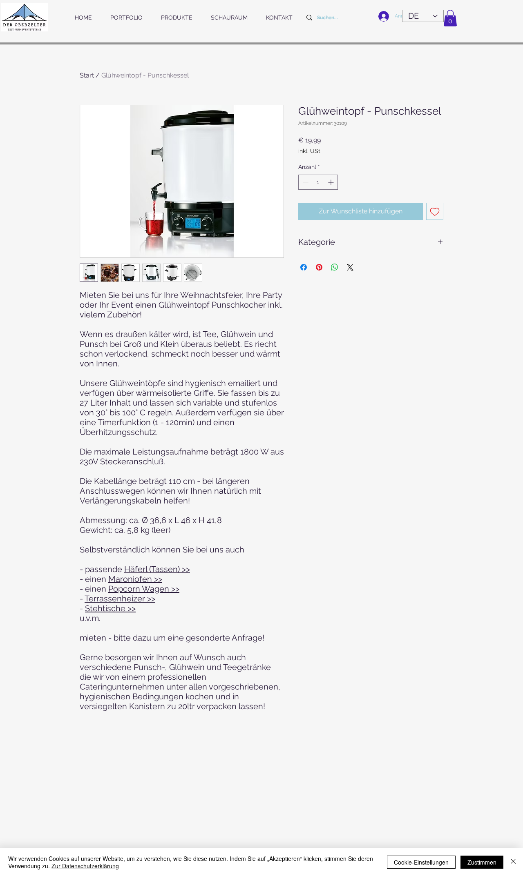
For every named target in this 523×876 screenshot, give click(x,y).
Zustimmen (481, 862)
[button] (450, 18)
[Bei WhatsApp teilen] (335, 267)
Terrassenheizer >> (120, 598)
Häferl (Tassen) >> (157, 569)
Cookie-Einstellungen (421, 862)
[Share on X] (350, 267)
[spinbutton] (318, 182)
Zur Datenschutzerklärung (85, 866)
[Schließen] (513, 862)
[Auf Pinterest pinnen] (319, 267)
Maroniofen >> (135, 579)
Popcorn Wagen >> (143, 589)
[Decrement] (304, 182)
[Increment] (331, 182)
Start (87, 75)
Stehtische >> (110, 608)
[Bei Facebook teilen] (303, 267)
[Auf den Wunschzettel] (434, 211)
